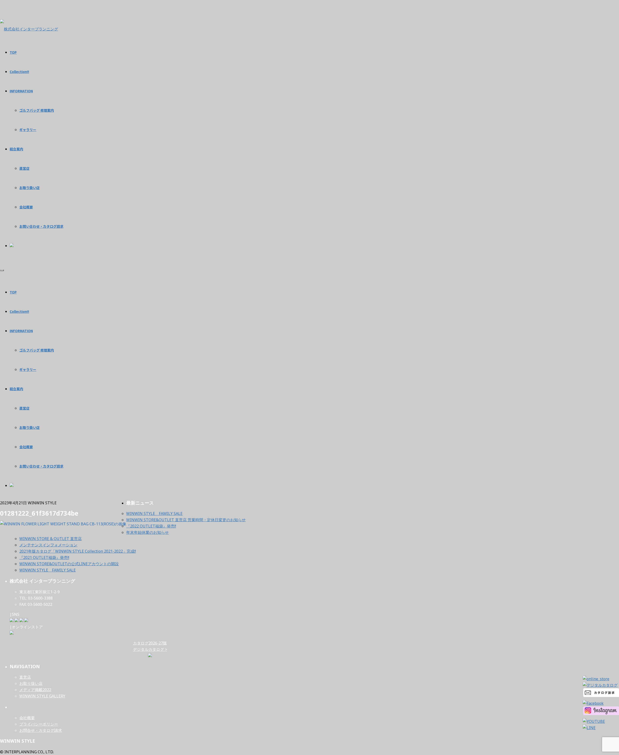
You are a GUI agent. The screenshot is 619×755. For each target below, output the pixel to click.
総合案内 (16, 388)
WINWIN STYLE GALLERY (42, 696)
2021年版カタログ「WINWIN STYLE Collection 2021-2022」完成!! (77, 551)
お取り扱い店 (29, 427)
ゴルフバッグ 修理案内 (36, 350)
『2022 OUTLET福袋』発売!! (151, 526)
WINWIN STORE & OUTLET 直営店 (50, 538)
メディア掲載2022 (35, 689)
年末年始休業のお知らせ (147, 532)
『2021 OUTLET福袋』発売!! (44, 557)
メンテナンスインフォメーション (48, 545)
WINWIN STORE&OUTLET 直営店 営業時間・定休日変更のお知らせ (186, 519)
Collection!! (19, 311)
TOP (13, 292)
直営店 (24, 408)
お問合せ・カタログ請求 (40, 730)
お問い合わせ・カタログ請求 (41, 466)
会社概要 (26, 446)
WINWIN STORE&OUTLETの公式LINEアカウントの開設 (69, 563)
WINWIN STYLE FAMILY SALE (154, 513)
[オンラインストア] (12, 633)
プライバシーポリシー (38, 724)
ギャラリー (27, 369)
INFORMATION (21, 330)
